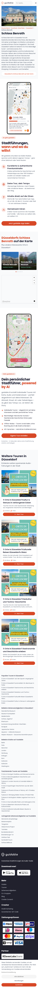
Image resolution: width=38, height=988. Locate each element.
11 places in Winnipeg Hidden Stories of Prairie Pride (17, 795)
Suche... (21, 3)
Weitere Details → (8, 267)
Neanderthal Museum (8, 711)
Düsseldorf (29, 28)
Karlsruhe (4, 761)
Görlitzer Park (5, 837)
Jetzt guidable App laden (19, 223)
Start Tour (20, 514)
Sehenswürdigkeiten (8, 890)
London (3, 750)
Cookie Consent (7, 899)
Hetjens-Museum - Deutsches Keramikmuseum (16, 735)
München (4, 748)
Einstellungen (19, 981)
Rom (2, 758)
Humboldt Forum (6, 840)
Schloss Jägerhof (6, 719)
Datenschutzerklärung (8, 972)
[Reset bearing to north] (34, 283)
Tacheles (4, 829)
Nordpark (4, 727)
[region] (19, 289)
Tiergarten (4, 824)
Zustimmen (19, 985)
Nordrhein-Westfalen (18, 28)
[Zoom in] (34, 277)
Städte (3, 884)
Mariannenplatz (6, 821)
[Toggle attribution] (34, 301)
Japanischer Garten (7, 729)
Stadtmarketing (7, 909)
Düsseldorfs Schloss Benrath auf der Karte (19, 74)
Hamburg (4, 753)
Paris (2, 745)
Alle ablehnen (19, 976)
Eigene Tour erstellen (19, 435)
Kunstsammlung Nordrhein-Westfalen (13, 724)
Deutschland (5, 28)
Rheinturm (4, 721)
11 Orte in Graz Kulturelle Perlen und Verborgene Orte (18, 802)
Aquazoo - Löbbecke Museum (11, 732)
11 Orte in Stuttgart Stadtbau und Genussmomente (17, 774)
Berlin (3, 743)
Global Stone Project (8, 827)
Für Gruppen (6, 893)
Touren (4, 887)
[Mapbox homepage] (6, 301)
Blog (3, 896)
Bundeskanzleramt (7, 832)
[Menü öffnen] (36, 3)
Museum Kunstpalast (8, 714)
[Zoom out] (34, 280)
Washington (5, 766)
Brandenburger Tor (7, 835)
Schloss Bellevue (6, 842)
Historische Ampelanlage (9, 819)
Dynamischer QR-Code (9, 912)
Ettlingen (4, 756)
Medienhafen (5, 716)
